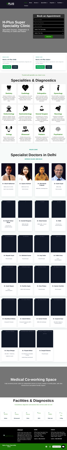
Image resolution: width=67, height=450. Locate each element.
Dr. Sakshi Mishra (25, 319)
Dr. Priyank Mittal (27, 350)
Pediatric (41, 134)
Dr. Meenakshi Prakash (42, 184)
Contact (26, 5)
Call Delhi (15, 66)
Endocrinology (9, 114)
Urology (9, 134)
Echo (28, 418)
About (30, 2)
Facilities (60, 2)
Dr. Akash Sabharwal (8, 183)
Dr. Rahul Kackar (42, 221)
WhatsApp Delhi (7, 66)
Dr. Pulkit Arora (58, 255)
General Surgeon (42, 114)
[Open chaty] (63, 446)
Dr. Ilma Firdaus (41, 286)
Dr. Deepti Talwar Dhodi (8, 221)
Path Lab (50, 418)
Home (25, 2)
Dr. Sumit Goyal (58, 183)
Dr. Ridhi (58, 221)
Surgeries (52, 2)
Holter (5, 418)
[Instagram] (50, 446)
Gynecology (58, 93)
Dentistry (9, 93)
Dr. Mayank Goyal (9, 255)
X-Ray (61, 418)
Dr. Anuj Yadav (41, 255)
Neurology (58, 114)
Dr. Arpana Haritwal (25, 183)
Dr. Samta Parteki (42, 319)
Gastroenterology (25, 114)
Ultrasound (25, 134)
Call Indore (49, 66)
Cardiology (25, 93)
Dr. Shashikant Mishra (8, 319)
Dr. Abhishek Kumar (25, 255)
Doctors (36, 2)
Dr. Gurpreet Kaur (58, 319)
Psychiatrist (58, 134)
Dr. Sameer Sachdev (58, 286)
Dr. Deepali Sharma (45, 350)
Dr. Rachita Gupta (25, 286)
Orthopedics (41, 93)
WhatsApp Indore (40, 66)
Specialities (44, 2)
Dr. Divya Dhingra (10, 350)
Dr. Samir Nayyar (9, 286)
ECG (39, 418)
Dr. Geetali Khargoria (25, 221)
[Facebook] (46, 446)
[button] (36, 2)
